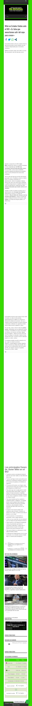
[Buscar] (26, 1)
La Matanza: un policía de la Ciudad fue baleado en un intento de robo (15, 549)
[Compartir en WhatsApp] (12, 39)
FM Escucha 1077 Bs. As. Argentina (19, 642)
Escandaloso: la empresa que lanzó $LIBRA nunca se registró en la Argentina (16, 544)
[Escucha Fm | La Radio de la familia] (16, 11)
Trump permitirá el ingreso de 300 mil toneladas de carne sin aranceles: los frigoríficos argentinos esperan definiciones (15, 588)
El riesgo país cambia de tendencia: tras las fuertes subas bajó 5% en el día (15, 569)
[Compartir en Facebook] (6, 39)
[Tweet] (9, 39)
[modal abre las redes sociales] (15, 39)
